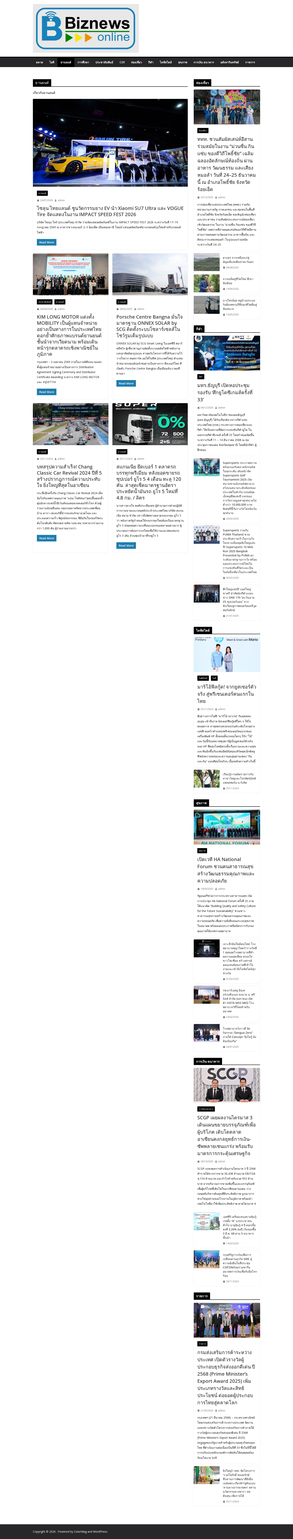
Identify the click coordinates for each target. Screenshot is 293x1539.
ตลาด (39, 62)
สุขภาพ (182, 62)
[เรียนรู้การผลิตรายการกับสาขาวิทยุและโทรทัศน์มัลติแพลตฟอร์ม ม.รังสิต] (207, 781)
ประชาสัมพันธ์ (104, 62)
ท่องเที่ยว (136, 62)
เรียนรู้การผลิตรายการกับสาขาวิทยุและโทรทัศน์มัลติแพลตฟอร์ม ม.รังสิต (239, 778)
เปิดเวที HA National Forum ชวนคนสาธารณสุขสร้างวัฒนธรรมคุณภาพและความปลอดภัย (226, 870)
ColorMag (80, 1531)
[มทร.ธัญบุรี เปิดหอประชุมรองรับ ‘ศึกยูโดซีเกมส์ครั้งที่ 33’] (227, 353)
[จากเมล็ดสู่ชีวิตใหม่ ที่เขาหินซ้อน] (207, 284)
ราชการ (250, 62)
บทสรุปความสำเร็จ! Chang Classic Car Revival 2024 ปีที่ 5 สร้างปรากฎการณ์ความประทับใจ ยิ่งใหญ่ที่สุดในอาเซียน (69, 476)
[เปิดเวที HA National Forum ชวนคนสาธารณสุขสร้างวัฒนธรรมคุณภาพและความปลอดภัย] (227, 827)
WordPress (100, 1531)
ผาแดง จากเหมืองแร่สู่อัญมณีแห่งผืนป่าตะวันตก (238, 260)
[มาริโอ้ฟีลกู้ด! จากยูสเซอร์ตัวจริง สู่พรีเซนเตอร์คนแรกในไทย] (227, 654)
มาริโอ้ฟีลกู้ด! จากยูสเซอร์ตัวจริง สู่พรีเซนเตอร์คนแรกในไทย (226, 693)
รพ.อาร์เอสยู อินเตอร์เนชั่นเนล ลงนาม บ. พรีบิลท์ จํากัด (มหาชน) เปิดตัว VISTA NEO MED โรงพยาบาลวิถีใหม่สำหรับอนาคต (239, 1000)
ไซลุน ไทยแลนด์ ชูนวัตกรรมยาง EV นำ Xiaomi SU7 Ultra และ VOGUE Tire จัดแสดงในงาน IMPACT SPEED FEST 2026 (110, 211)
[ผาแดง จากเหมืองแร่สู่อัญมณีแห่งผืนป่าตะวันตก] (207, 262)
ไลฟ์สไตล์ (166, 62)
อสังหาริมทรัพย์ (229, 62)
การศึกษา (83, 62)
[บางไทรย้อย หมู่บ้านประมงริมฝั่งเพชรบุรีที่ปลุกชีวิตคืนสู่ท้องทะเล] (207, 307)
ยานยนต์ (66, 62)
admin (61, 200)
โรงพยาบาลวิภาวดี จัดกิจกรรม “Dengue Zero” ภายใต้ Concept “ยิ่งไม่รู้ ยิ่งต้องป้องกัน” (239, 1035)
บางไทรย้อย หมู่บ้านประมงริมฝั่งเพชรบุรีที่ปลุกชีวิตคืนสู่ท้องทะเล (240, 304)
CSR (122, 62)
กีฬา (150, 62)
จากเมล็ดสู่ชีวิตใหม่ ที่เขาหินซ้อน (238, 281)
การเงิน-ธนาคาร (204, 62)
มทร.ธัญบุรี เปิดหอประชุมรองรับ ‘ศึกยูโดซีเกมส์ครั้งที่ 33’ (225, 392)
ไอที (51, 62)
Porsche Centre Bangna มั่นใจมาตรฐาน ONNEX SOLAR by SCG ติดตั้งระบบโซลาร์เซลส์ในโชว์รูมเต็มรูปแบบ (149, 326)
